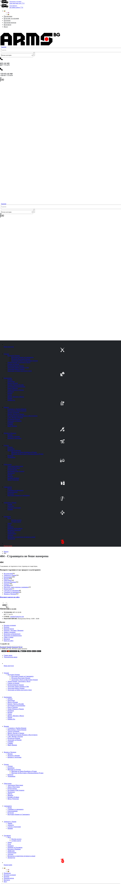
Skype (20, 647)
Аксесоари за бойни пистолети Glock (20, 371)
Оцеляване (7, 516)
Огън (9, 525)
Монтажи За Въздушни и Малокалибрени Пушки (27, 454)
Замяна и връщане (10, 632)
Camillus (10, 424)
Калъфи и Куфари (13, 478)
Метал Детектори (13, 480)
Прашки (10, 509)
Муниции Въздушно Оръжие (20, 359)
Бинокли (10, 455)
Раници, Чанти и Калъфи (16, 385)
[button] (1, 31)
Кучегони (11, 494)
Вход (6, 27)
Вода (9, 518)
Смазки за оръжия (13, 364)
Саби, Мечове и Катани (15, 417)
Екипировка (8, 378)
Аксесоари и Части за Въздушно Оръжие (24, 360)
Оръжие (6, 354)
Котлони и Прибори (14, 530)
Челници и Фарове (14, 436)
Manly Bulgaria (12, 426)
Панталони (11, 381)
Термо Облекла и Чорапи (16, 390)
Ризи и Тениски (13, 388)
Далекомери (11, 457)
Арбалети (11, 506)
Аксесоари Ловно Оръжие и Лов (18, 367)
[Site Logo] (30, 45)
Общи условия (8, 637)
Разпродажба (8, 546)
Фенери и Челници (10, 433)
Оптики (10, 447)
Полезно (7, 20)
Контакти (7, 25)
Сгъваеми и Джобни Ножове (17, 409)
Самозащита (8, 487)
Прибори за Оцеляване (15, 528)
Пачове (10, 398)
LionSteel (10, 422)
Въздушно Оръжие (14, 355)
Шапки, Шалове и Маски (16, 397)
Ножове (6, 407)
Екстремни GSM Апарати (16, 471)
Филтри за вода (16, 520)
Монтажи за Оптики (14, 450)
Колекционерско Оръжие (16, 366)
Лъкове (10, 504)
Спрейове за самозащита (15, 490)
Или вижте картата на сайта (9, 597)
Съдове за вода (16, 521)
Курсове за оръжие (11, 18)
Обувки (10, 380)
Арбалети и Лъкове (10, 502)
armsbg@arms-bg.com (17, 616)
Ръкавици (11, 391)
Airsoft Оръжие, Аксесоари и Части (19, 362)
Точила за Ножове (13, 412)
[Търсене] (34, 54)
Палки (10, 488)
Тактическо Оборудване (15, 466)
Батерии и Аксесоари (14, 438)
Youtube (9, 647)
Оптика (6, 445)
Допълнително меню (10, 657)
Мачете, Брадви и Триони (16, 414)
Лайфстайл (11, 532)
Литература (11, 538)
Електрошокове (13, 492)
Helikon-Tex (11, 400)
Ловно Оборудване (14, 468)
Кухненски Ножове (14, 419)
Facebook (3, 647)
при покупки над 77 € (17, 2)
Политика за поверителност (13, 635)
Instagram (15, 647)
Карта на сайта (8, 640)
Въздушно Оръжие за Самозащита (22, 357)
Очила (10, 395)
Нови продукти (9, 347)
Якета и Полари (13, 383)
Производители (10, 22)
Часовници (11, 473)
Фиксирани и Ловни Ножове (17, 410)
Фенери (10, 435)
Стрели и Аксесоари (14, 507)
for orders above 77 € (16, 6)
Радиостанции (12, 469)
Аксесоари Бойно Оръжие (16, 369)
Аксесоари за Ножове (15, 421)
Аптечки (10, 535)
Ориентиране (12, 533)
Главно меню (8, 655)
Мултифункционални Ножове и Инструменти (22, 416)
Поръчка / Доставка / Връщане (13, 630)
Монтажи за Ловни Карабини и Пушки (24, 452)
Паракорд (11, 527)
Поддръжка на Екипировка (16, 386)
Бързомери (11, 449)
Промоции (8, 16)
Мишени (10, 476)
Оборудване (8, 464)
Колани (10, 393)
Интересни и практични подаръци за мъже (21, 537)
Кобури (10, 474)
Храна (10, 523)
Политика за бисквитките (12, 634)
